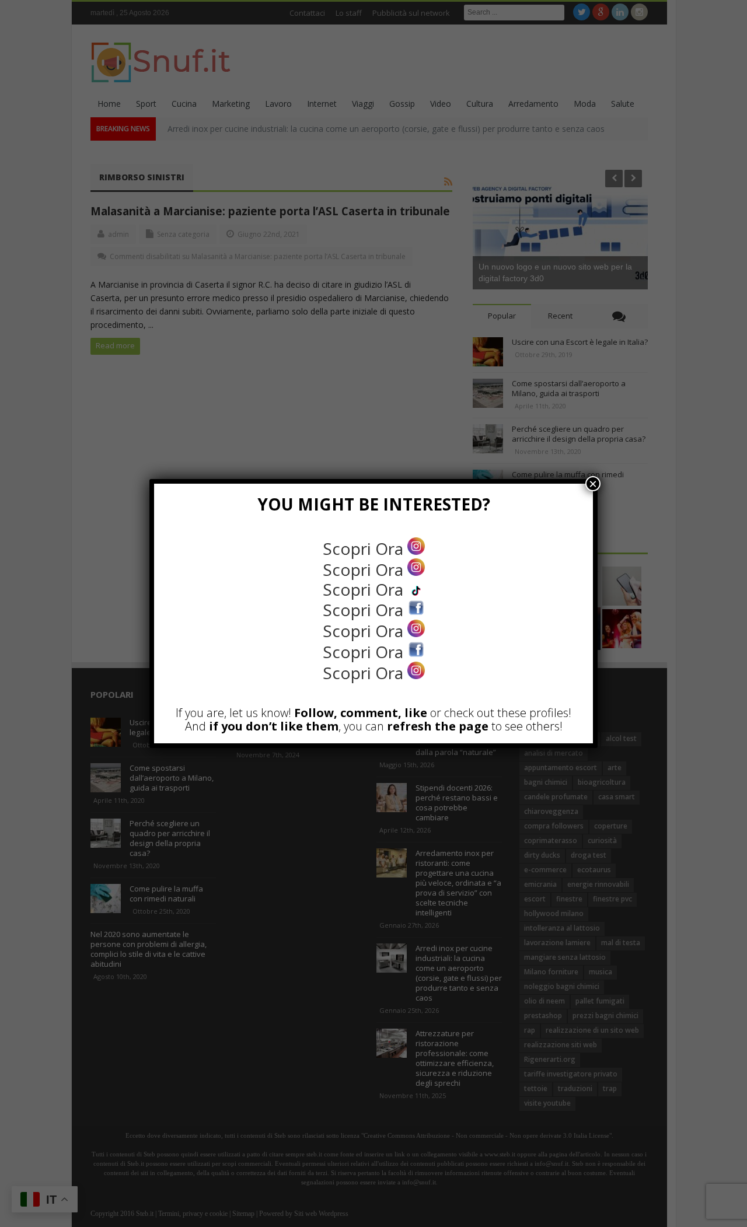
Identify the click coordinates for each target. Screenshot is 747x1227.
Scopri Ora (365, 548)
